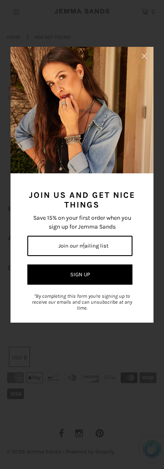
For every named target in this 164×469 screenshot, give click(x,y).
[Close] (144, 56)
